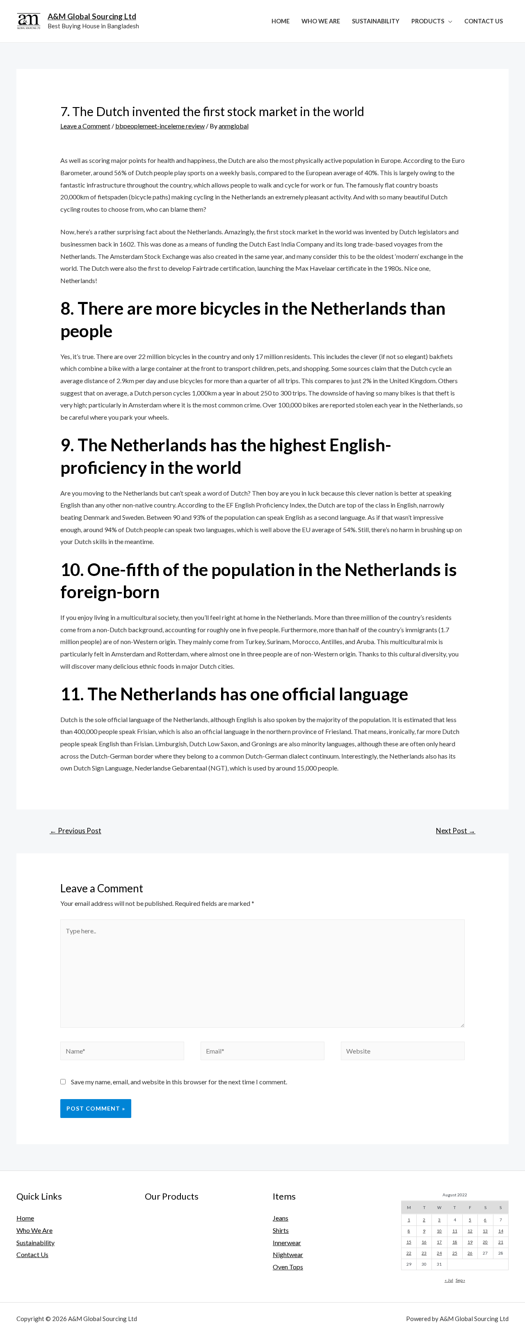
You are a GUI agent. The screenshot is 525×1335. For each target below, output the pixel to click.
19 (470, 1241)
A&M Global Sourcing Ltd (92, 16)
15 (408, 1241)
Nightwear (288, 1254)
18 (454, 1241)
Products (427, 21)
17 (439, 1241)
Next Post (455, 830)
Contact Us (483, 21)
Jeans (280, 1218)
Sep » (460, 1280)
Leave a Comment (85, 126)
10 (439, 1230)
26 (470, 1252)
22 (408, 1252)
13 (485, 1230)
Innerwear (287, 1242)
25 (454, 1252)
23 (424, 1252)
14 (500, 1230)
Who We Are (320, 21)
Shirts (281, 1230)
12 (470, 1230)
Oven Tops (288, 1267)
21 (500, 1241)
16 (424, 1241)
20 (485, 1241)
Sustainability (375, 21)
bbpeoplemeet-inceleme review (160, 126)
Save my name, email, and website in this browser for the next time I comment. (179, 1082)
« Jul (449, 1280)
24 (439, 1252)
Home (281, 21)
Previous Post (75, 830)
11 (454, 1230)
